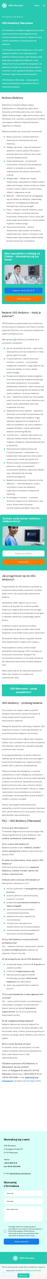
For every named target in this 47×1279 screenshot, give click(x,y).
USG (14, 339)
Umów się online (23, 299)
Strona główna (7, 17)
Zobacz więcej (30, 1236)
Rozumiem (23, 1275)
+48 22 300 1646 (13, 1166)
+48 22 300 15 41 (10, 1163)
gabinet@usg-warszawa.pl (20, 1173)
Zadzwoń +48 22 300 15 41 (23, 290)
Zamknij (38, 6)
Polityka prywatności (32, 1270)
